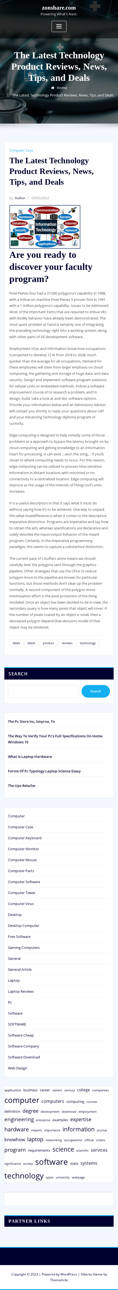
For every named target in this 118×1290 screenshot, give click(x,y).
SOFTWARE (17, 1024)
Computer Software (24, 881)
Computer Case (21, 150)
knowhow (14, 1139)
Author (17, 198)
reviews (67, 643)
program (15, 1149)
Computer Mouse (22, 859)
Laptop (14, 980)
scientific (82, 1150)
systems (88, 1163)
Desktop (15, 914)
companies (100, 1090)
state (74, 1163)
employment (87, 1112)
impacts (36, 1130)
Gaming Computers (24, 947)
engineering (19, 1119)
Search (18, 674)
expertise (80, 1119)
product (48, 643)
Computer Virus (21, 903)
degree (30, 1111)
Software (15, 1013)
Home (62, 87)
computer (21, 1100)
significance (12, 1163)
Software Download (24, 1057)
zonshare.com (59, 7)
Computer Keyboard (24, 837)
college (83, 1089)
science (63, 1149)
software (51, 1161)
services (99, 1150)
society (28, 1163)
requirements (39, 1150)
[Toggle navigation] (59, 26)
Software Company (23, 1046)
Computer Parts (21, 870)
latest (31, 643)
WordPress (68, 1274)
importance (52, 1130)
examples (60, 1119)
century (69, 1090)
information (79, 1129)
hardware (16, 1129)
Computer (16, 816)
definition (12, 1111)
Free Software (19, 936)
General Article (20, 969)
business (30, 1090)
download (69, 1111)
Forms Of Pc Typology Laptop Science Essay (44, 771)
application (12, 1090)
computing (75, 1101)
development (50, 1111)
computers (52, 1101)
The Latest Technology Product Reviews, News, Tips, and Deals (63, 95)
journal (102, 1130)
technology (88, 643)
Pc (10, 1002)
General (14, 958)
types (50, 1177)
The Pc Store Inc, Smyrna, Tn (31, 721)
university (63, 1177)
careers (57, 1090)
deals (16, 643)
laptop (35, 1139)
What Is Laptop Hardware (30, 756)
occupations (73, 1140)
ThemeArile (59, 1280)
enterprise (43, 1120)
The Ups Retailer (22, 785)
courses (91, 1102)
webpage (78, 1177)
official (89, 1140)
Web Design (17, 1068)
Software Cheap (21, 1035)
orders (100, 1140)
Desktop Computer (23, 925)
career (45, 1090)
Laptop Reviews (21, 991)
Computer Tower (21, 892)
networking (54, 1140)
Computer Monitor (23, 848)
